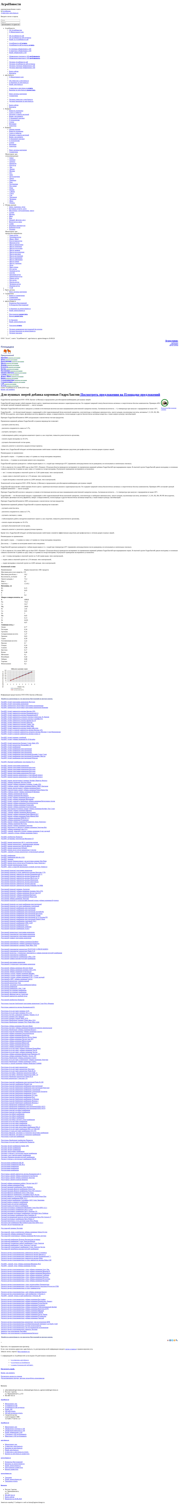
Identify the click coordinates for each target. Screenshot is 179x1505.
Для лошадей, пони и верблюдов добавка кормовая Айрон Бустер (24, 1232)
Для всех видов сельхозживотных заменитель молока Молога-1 (23, 1254)
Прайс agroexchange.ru (17, 310)
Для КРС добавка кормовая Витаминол (15, 795)
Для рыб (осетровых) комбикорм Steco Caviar (17, 1209)
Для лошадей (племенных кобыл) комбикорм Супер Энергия (22, 1243)
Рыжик (11, 190)
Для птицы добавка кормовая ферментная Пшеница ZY (20, 1054)
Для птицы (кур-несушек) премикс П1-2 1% (16, 1013)
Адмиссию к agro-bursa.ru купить (16, 1452)
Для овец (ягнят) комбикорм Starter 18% (15, 1146)
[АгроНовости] (6, 11)
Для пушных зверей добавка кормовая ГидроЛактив (19, 1176)
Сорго (11, 193)
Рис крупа (13, 280)
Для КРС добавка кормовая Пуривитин (15, 820)
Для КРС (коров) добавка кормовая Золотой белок (18, 807)
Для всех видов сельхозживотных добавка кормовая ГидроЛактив (24, 1303)
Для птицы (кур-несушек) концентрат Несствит (18, 1069)
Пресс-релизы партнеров (18, 94)
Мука (11, 265)
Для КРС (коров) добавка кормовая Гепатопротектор (19, 803)
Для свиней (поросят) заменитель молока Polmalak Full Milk (22, 885)
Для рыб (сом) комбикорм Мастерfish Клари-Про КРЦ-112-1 (22, 1223)
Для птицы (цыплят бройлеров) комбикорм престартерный (22, 1086)
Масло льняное (14, 250)
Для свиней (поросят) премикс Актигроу (15, 889)
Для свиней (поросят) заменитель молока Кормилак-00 (20, 876)
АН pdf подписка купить (14, 1413)
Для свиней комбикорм (9, 986)
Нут (10, 173)
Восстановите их (24, 1351)
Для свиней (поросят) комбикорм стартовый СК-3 (18, 921)
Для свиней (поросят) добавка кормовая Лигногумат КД (21, 893)
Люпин (12, 169)
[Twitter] (172, 1340)
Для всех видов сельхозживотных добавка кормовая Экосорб (22, 1318)
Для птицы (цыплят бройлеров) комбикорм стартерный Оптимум (24, 1091)
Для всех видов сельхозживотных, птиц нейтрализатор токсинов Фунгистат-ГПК (30, 1286)
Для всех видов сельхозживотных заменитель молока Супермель (24, 1252)
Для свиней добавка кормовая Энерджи (15, 898)
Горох (11, 158)
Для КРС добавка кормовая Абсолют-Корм (16, 782)
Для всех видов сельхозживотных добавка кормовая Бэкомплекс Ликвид (26, 1301)
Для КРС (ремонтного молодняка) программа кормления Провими (24, 707)
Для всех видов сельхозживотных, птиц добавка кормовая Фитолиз (25, 1277)
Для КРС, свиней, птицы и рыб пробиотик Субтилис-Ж (21, 1296)
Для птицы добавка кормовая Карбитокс (15, 1035)
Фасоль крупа (14, 282)
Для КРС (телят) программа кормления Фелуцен (18, 702)
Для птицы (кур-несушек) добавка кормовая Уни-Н (19, 1050)
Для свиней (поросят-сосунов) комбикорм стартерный (20, 906)
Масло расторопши (16, 256)
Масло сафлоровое (16, 259)
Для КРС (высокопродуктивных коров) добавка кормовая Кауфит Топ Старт (28, 809)
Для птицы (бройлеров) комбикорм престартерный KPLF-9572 (23, 1106)
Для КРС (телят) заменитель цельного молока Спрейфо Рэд (22, 719)
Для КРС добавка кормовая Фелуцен (14, 824)
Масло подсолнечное (16, 252)
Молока (12, 214)
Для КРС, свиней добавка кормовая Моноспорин (18, 812)
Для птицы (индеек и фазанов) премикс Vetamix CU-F (20, 1015)
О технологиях (14, 120)
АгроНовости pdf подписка (21, 45)
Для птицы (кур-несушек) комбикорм (14, 1121)
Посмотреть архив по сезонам (11, 1376)
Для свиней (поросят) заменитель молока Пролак (18, 883)
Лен (10, 167)
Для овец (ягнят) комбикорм (11, 1148)
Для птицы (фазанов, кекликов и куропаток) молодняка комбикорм (24, 1133)
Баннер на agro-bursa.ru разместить (17, 1454)
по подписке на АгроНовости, (20, 1362)
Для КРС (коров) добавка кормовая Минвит (16, 810)
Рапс (11, 182)
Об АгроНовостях (15, 30)
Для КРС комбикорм (8, 855)
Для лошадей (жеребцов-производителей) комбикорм (20, 1249)
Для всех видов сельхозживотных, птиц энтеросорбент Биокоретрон (25, 1284)
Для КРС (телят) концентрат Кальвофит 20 (16, 745)
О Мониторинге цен (16, 32)
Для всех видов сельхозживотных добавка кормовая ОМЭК (22, 1312)
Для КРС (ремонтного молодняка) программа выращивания (22, 706)
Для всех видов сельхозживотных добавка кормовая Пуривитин (23, 1316)
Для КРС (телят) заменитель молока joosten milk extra (19, 728)
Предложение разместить (14, 1467)
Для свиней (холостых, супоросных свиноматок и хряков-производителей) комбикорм (31, 953)
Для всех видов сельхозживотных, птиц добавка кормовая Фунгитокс (25, 1279)
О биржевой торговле (17, 118)
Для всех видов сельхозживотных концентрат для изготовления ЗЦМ (25, 1322)
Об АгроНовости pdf (16, 36)
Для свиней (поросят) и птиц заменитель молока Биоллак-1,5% (23, 872)
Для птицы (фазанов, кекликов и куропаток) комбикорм (20, 1134)
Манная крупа (14, 243)
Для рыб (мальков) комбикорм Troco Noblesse (17, 1187)
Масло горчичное (15, 246)
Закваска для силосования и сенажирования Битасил (19, 1333)
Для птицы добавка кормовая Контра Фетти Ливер (19, 1037)
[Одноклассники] (175, 1340)
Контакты (12, 73)
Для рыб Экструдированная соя (12, 1224)
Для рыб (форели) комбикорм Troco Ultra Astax (17, 1193)
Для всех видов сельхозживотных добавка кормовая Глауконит (23, 1305)
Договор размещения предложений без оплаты (25, 329)
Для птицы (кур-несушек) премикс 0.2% (15, 1011)
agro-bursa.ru (5, 1440)
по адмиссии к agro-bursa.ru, (20, 1360)
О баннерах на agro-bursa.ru (18, 82)
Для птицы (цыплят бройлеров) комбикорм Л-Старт (19, 1095)
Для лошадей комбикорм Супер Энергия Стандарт (19, 1245)
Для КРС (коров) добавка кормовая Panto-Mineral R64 (20, 816)
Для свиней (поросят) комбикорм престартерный (18, 908)
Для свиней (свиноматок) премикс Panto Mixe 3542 (19, 945)
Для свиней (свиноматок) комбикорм (14, 955)
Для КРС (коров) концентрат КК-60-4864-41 (16, 846)
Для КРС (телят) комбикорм (11, 747)
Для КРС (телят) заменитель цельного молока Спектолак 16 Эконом (25, 717)
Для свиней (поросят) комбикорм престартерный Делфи (21, 915)
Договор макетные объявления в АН (22, 67)
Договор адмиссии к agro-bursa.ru (21, 99)
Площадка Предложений (18, 303)
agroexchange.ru (6, 1458)
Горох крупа (13, 235)
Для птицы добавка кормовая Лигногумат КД (17, 1039)
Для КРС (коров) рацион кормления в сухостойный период (22, 775)
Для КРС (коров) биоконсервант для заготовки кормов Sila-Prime (24, 861)
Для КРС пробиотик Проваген (11, 837)
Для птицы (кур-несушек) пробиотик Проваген (17, 1142)
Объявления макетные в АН (24, 58)
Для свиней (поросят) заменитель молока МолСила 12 (20, 878)
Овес (11, 175)
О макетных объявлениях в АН (20, 51)
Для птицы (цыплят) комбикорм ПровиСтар (16, 1084)
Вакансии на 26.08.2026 (13, 1499)
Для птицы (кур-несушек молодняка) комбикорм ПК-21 (20, 1127)
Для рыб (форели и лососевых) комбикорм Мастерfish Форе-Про (23, 1196)
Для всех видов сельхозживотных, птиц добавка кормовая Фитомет (25, 1281)
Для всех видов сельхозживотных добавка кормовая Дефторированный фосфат (29, 1307)
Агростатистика (15, 299)
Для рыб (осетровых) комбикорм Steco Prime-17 (17, 1219)
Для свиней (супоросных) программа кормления (18, 964)
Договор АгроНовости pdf (18, 62)
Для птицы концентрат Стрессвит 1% (14, 1078)
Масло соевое (14, 261)
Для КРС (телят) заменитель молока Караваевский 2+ (20, 713)
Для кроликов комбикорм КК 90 (12, 1163)
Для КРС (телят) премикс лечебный (13, 737)
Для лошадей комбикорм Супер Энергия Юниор (18, 1241)
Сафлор (12, 191)
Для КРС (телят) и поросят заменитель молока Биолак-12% (22, 730)
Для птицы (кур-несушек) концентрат (14, 1067)
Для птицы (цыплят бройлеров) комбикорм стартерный (20, 1090)
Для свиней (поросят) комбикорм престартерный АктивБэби (22, 912)
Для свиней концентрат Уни (11, 983)
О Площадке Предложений (18, 305)
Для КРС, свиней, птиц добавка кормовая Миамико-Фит (21, 1264)
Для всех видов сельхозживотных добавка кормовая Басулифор (23, 1299)
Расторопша (13, 184)
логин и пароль (70, 1349)
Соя (10, 195)
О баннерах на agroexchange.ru (20, 308)
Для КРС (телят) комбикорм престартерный (16, 749)
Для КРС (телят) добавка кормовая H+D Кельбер (18, 739)
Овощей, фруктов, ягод (17, 220)
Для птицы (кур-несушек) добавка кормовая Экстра (19, 1052)
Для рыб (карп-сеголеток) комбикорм (14, 1204)
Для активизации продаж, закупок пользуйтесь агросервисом (22, 1378)
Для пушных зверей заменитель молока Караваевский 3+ (21, 1174)
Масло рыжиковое (15, 258)
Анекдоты (12, 126)
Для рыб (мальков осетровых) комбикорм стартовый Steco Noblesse (24, 1213)
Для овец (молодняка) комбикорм (12, 1151)
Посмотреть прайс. (8, 1369)
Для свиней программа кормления (13, 962)
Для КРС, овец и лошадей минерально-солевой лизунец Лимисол (24, 867)
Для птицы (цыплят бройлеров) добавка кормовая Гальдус (21, 1031)
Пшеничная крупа (15, 276)
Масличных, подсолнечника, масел (21, 210)
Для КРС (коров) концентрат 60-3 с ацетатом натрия (19, 842)
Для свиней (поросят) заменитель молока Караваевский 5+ (21, 874)
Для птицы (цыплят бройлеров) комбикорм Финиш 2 (19, 1103)
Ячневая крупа (14, 286)
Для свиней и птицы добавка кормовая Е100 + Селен (19, 975)
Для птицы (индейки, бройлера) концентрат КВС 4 (19, 1073)
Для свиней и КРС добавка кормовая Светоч (16, 979)
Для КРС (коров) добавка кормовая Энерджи (17, 825)
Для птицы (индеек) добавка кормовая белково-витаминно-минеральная (26, 1028)
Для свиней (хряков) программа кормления (16, 938)
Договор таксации (15, 333)
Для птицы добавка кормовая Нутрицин (15, 1046)
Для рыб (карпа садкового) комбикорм (14, 1202)
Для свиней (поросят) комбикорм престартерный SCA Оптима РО (24, 917)
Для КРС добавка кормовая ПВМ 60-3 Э (15, 818)
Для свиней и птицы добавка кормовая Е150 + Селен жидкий (22, 977)
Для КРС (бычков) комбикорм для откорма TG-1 (18, 762)
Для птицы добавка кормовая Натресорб (15, 1045)
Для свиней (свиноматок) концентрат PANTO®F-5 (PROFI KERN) (24, 949)
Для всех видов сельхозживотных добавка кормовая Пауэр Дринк (24, 1314)
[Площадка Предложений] (7, 356)
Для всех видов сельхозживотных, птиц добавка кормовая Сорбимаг (25, 1275)
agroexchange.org (6, 1473)
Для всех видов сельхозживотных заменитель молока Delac (22, 1258)
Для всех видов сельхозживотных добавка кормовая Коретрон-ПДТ (25, 1309)
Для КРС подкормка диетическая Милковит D (17, 838)
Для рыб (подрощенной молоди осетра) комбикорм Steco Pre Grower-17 (26, 1217)
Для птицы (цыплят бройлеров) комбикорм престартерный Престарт (25, 1088)
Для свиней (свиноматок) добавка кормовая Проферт (19, 942)
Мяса (11, 216)
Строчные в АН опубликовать (15, 1434)
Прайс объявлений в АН (18, 52)
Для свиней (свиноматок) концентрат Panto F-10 (18, 951)
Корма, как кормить (16, 116)
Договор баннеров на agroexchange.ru (22, 331)
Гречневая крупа (15, 237)
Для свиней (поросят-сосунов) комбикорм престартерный (21, 904)
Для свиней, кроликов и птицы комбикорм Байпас (18, 985)
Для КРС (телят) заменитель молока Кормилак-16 (18, 720)
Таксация (8, 1477)
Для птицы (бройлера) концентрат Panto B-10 (17, 1076)
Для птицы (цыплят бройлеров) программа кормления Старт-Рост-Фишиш (27, 1003)
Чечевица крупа (15, 284)
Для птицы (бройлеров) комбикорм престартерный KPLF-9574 (23, 1108)
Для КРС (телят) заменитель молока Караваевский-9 (19, 715)
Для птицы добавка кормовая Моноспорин (16, 1041)
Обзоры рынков (14, 129)
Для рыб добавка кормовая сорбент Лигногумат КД (19, 1183)
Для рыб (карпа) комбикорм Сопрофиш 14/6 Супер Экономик (22, 1200)
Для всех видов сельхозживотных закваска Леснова (19, 1329)
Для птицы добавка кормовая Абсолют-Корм (17, 1026)
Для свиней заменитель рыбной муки (14, 996)
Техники (12, 229)
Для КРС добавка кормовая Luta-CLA (14, 829)
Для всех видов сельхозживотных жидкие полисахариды (21, 1326)
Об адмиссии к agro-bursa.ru (19, 81)
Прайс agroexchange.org (17, 322)
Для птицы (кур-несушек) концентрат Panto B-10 (18, 1071)
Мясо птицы (13, 267)
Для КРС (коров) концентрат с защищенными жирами (20, 844)
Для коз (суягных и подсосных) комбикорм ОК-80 (18, 1159)
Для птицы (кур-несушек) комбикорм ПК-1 (16, 1125)
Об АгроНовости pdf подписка (20, 38)
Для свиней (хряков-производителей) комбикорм (18, 958)
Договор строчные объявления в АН (22, 66)
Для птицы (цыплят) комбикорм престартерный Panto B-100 (22, 1082)
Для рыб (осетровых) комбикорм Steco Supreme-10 (18, 1215)
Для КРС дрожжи (7, 859)
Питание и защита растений (19, 114)
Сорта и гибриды (15, 112)
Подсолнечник (14, 176)
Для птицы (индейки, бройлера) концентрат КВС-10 (19, 1075)
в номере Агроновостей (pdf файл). (22, 1365)
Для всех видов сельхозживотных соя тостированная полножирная (24, 1327)
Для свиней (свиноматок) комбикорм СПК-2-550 (18, 957)
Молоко (12, 171)
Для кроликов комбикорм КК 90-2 (13, 1164)
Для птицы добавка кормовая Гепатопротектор (17, 1033)
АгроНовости (5, 1399)
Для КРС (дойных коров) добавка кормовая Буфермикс (20, 792)
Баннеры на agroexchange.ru (15, 1464)
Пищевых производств (17, 225)
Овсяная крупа (14, 271)
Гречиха (12, 161)
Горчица (12, 160)
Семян (11, 224)
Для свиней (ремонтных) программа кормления (17, 932)
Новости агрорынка (16, 111)
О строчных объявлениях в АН (20, 49)
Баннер (16, 316)
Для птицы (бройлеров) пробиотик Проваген (17, 1140)
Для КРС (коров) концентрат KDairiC (14, 848)
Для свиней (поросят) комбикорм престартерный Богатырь (21, 913)
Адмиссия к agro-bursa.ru (9, 13)
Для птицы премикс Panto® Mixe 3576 (14, 1018)
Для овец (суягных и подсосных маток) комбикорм (19, 1153)
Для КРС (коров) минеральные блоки (14, 865)
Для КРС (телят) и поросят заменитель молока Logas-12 (20, 734)
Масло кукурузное (15, 248)
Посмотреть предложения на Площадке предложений (120, 394)
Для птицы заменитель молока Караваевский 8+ (18, 1007)
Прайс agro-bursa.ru (16, 84)
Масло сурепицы (15, 263)
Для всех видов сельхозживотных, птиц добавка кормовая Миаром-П (25, 1271)
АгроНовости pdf (18, 43)
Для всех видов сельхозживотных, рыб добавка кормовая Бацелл (24, 1292)
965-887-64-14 (10, 1495)
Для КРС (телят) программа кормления (14, 704)
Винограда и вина (15, 222)
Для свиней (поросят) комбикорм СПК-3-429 (17, 923)
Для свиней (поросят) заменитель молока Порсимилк (20, 882)
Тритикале (13, 197)
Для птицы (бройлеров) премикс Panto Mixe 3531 (18, 1020)
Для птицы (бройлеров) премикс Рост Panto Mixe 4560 (20, 1022)
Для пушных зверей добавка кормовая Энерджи (18, 1178)
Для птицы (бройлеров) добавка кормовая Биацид (18, 1030)
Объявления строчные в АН (24, 56)
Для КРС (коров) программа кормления (15, 765)
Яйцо (11, 201)
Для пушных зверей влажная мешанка (14, 1179)
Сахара (11, 212)
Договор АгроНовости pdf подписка (22, 64)
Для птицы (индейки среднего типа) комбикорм (18, 1119)
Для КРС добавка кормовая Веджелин (14, 794)
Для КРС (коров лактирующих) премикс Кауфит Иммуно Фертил (24, 780)
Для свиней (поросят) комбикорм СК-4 (14, 925)
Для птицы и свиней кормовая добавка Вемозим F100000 (21, 1063)
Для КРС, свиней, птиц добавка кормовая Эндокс (18, 1266)
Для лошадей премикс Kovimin (12, 1228)
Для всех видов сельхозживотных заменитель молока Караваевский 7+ (26, 1256)
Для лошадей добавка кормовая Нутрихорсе (16, 1234)
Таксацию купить (11, 1481)
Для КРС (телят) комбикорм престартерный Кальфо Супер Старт (24, 754)
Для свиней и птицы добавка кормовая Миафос (17, 973)
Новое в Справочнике (17, 295)
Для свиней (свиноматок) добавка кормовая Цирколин (20, 943)
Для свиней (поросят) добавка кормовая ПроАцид (18, 895)
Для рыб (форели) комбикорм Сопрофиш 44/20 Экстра (20, 1194)
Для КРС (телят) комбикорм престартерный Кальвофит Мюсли (23, 756)
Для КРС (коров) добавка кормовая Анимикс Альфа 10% (21, 784)
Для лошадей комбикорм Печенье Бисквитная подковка (20, 1239)
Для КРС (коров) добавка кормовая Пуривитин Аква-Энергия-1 (23, 822)
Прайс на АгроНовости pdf (18, 39)
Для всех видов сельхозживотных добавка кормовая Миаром (22, 1311)
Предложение (18, 314)
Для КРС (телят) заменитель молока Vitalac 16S (17, 724)
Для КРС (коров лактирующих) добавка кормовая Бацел (21, 788)
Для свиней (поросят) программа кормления (16, 870)
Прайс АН (8, 1409)
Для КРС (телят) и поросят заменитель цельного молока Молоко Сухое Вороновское (31, 732)
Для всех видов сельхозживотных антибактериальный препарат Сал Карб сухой (29, 1324)
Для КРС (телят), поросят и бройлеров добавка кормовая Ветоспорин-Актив (28, 801)
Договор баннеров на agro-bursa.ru (21, 101)
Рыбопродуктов (14, 227)
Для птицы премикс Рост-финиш (12, 1016)
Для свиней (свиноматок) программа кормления (18, 934)
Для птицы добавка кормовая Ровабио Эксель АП (18, 1056)
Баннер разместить (11, 1469)
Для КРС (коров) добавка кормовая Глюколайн (17, 805)
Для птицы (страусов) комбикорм (12, 1136)
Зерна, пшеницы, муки (17, 207)
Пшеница (12, 180)
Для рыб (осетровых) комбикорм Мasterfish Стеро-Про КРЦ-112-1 (24, 1208)
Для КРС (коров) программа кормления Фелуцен (18, 767)
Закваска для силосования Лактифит (14, 1331)
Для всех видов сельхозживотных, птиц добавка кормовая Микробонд (26, 1273)
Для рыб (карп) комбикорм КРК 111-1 (14, 1198)
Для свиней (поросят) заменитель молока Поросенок (19, 880)
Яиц (10, 218)
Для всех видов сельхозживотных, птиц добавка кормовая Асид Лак (25, 1269)
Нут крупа (13, 269)
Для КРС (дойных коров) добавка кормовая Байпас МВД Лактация (24, 786)
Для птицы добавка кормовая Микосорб (15, 1043)
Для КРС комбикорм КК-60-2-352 (13, 857)
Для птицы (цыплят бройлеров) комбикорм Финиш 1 (19, 1101)
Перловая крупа (15, 274)
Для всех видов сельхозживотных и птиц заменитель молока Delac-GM (26, 1260)
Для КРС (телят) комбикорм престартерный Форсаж (19, 758)
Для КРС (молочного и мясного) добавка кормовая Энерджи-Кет (24, 827)
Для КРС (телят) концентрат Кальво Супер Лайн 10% (20, 743)
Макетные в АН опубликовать (16, 1436)
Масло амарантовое (16, 244)
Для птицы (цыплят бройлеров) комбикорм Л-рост (19, 1093)
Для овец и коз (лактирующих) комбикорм (16, 1155)
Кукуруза (12, 165)
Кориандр (12, 163)
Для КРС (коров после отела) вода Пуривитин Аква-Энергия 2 (23, 863)
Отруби (12, 273)
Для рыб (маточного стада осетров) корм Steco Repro (19, 1221)
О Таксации (13, 320)
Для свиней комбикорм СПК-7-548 (13, 988)
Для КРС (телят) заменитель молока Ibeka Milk (17, 726)
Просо (11, 178)
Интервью (12, 124)
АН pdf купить (10, 1411)
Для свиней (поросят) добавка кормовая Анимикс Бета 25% (22, 891)
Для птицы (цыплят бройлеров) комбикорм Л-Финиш (20, 1099)
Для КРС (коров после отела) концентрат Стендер (18, 850)
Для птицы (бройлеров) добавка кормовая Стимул (18, 1058)
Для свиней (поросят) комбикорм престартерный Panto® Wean (23, 919)
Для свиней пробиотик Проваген (12, 1000)
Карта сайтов (13, 71)
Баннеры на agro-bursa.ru (22, 90)
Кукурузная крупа (15, 241)
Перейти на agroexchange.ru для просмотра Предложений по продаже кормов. (27, 699)
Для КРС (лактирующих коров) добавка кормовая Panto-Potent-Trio (24, 790)
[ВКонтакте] (170, 1340)
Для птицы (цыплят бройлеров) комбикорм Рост (18, 1097)
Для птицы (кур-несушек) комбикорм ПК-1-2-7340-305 (20, 1129)
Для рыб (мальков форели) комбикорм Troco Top (18, 1189)
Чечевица (12, 199)
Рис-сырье (13, 186)
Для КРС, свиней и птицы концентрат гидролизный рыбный (22, 852)
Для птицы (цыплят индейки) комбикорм (15, 1110)
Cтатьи (11, 122)
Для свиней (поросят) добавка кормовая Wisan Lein (19, 897)
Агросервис (171, 340)
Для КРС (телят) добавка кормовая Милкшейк (17, 799)
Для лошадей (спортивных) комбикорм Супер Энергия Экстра (23, 1247)
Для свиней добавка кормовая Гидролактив (16, 971)
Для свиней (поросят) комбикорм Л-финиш (16, 927)
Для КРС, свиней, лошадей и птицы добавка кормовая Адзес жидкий (25, 831)
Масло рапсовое (15, 254)
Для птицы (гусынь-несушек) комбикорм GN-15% (18, 1131)
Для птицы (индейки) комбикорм (12, 1114)
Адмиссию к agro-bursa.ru (21, 88)
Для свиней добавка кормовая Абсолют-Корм (17, 968)
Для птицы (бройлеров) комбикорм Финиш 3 (17, 1104)
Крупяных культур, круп (18, 209)
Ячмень (12, 203)
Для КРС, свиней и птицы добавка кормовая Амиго (19, 833)
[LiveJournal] (177, 1340)
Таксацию (15, 325)
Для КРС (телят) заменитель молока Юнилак (17, 722)
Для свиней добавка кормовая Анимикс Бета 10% (18, 970)
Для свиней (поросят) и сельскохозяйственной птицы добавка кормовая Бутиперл (30, 900)
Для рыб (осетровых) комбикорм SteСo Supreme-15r (19, 1211)
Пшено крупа (14, 278)
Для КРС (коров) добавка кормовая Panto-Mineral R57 (20, 814)
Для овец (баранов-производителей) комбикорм (18, 1157)
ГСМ (11, 288)
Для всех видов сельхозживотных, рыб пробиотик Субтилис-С (23, 1294)
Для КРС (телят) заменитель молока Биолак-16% (18, 711)
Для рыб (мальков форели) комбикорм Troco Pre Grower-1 (21, 1191)
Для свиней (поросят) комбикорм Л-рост (15, 928)
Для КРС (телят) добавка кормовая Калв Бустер (17, 797)
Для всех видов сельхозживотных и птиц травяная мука (20, 1288)
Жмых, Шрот (14, 239)
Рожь (11, 188)
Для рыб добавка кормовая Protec (12, 1185)
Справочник (13, 96)
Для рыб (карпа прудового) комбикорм (14, 1206)
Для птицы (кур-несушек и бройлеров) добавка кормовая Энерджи (24, 1060)
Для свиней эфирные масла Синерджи (14, 994)
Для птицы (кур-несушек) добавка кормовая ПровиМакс (21, 1048)
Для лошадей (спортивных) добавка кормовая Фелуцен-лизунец (23, 1236)
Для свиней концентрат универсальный (15, 981)
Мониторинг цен (11, 1404)
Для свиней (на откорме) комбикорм (13, 990)
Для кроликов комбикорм (10, 1166)
